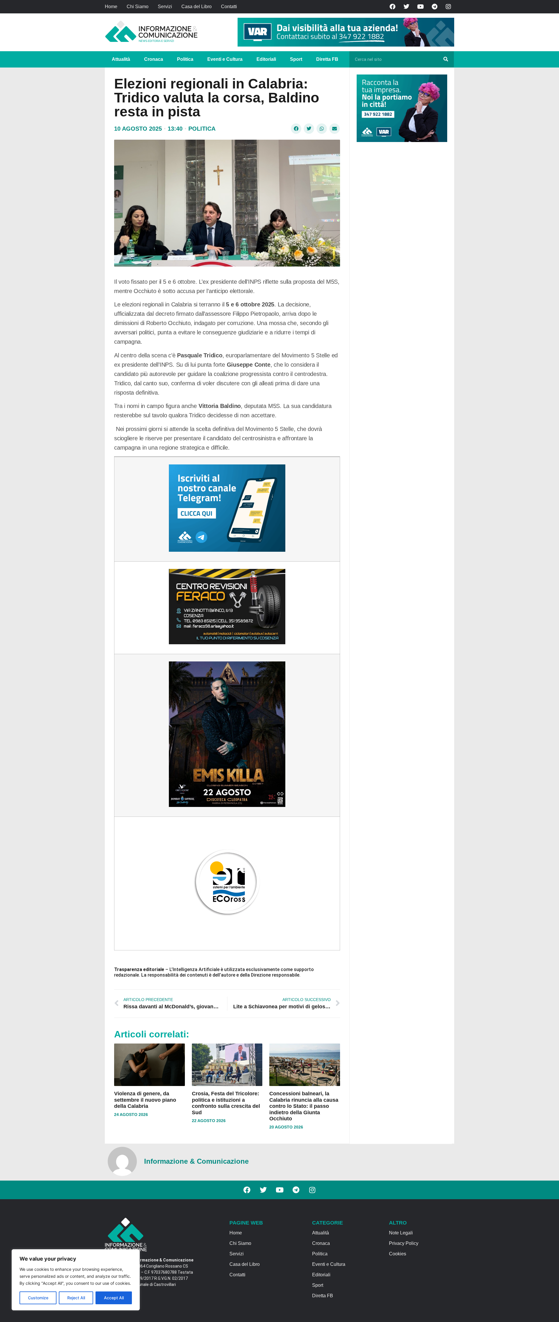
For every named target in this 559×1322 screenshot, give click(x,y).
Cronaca (153, 59)
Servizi (165, 6)
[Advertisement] (400, 236)
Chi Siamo (137, 6)
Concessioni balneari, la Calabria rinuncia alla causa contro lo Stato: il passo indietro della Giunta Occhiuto (303, 1106)
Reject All (76, 1297)
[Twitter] (406, 7)
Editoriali (266, 59)
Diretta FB (327, 59)
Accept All (114, 1297)
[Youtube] (420, 7)
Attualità (121, 59)
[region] (76, 1279)
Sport (296, 59)
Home (111, 6)
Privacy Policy (403, 1243)
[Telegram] (434, 7)
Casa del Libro (196, 6)
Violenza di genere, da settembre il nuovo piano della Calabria (145, 1100)
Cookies (397, 1253)
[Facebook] (392, 7)
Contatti (229, 6)
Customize (38, 1297)
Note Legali (401, 1232)
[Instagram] (448, 7)
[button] (296, 128)
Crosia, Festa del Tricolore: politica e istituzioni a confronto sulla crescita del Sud (226, 1103)
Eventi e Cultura (225, 59)
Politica (185, 59)
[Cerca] (446, 59)
